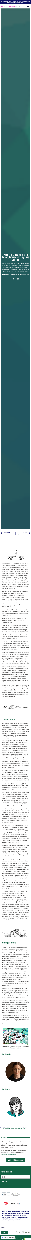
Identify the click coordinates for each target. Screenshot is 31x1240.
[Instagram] (16, 1232)
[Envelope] (29, 1232)
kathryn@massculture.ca (9, 1154)
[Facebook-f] (20, 1232)
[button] (28, 6)
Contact (3, 1227)
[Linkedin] (23, 1232)
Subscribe (4, 1181)
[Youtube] (26, 1232)
